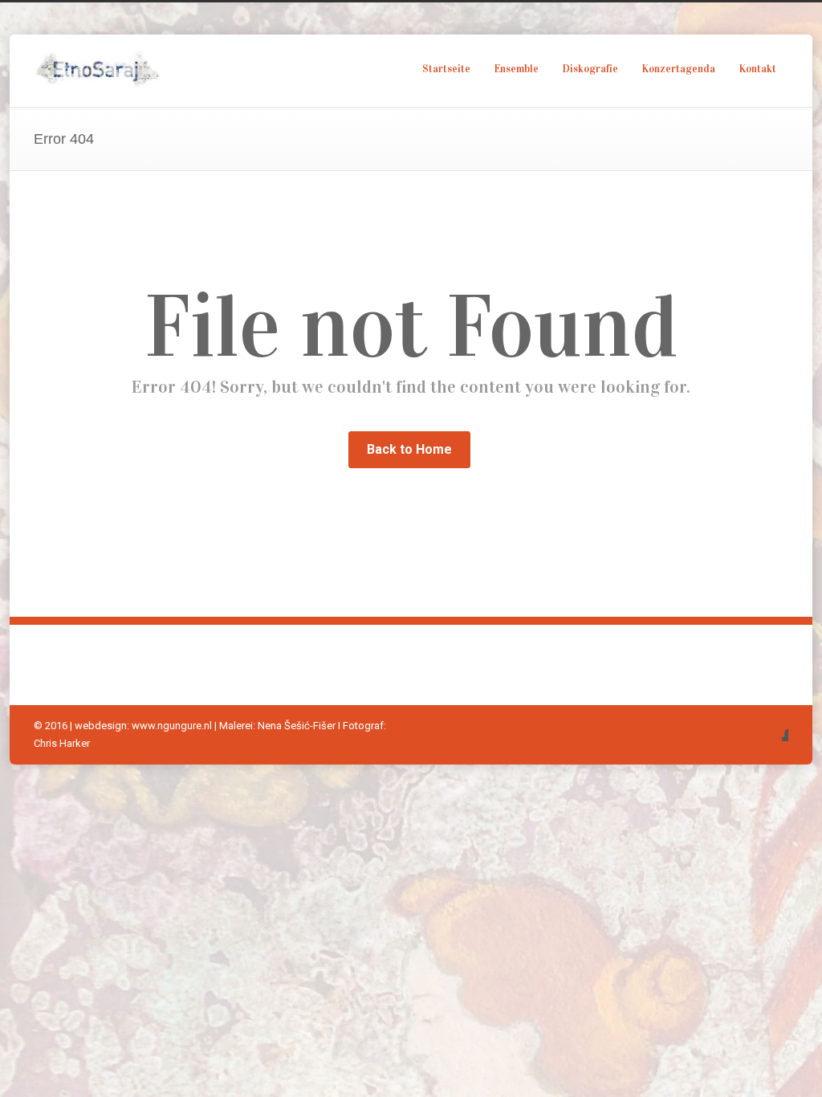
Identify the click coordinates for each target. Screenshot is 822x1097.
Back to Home (409, 449)
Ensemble (516, 69)
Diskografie (590, 69)
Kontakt (757, 69)
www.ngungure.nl (172, 726)
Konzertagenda (678, 69)
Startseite (446, 69)
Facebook (772, 725)
